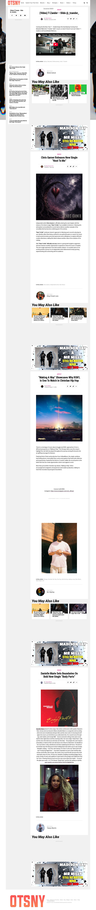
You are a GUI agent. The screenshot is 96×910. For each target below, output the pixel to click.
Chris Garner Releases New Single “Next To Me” (17, 67)
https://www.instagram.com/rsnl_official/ (62, 491)
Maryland (49, 61)
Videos (68, 3)
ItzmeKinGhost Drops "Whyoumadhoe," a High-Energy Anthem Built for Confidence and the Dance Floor (18, 115)
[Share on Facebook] (12, 15)
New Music (62, 284)
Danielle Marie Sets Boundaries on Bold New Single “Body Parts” (18, 80)
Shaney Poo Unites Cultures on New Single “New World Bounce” (17, 86)
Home (22, 3)
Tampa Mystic (49, 681)
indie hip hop (65, 579)
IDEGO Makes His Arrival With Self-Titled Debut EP (17, 108)
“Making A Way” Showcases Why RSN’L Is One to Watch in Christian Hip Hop (18, 74)
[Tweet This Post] (16, 15)
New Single (39, 580)
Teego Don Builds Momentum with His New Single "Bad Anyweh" (18, 121)
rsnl (43, 580)
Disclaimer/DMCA (48, 9)
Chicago (46, 579)
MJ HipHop (48, 385)
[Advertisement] (18, 41)
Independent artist (54, 284)
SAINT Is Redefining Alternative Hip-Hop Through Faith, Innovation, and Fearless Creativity (17, 101)
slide (61, 61)
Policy (74, 3)
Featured (14, 71)
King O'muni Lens (49, 165)
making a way (71, 579)
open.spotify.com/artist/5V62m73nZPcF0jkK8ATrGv (59, 762)
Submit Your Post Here (32, 3)
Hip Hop (59, 579)
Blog (48, 3)
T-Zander (65, 61)
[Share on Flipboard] (21, 15)
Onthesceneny (55, 61)
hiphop (45, 61)
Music (62, 3)
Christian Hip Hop (52, 579)
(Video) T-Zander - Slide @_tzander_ (16, 11)
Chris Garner (47, 284)
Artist (10, 71)
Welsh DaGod (48, 18)
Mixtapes (54, 3)
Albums (42, 3)
